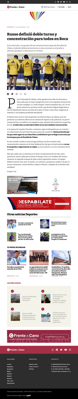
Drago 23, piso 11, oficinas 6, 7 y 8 (61, 371)
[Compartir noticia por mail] (25, 94)
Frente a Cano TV (33, 366)
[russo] (39, 72)
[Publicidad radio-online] (22, 185)
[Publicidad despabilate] (39, 203)
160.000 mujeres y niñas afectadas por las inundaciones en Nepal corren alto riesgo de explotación (60, 317)
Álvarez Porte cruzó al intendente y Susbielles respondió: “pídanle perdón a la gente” (59, 298)
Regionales (10, 366)
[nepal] (45, 317)
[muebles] (15, 316)
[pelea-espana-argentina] (44, 236)
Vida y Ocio (10, 381)
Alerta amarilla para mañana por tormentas (29, 298)
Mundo (9, 371)
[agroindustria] (39, 257)
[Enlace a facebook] (58, 1)
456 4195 (60, 369)
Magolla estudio (22, 395)
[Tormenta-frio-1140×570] (15, 298)
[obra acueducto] (61, 257)
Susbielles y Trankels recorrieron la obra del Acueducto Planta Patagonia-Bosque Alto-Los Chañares (61, 271)
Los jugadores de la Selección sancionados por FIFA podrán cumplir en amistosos (59, 236)
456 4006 (67, 369)
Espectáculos (10, 383)
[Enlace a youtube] (64, 1)
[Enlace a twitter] (61, 1)
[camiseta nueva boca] (44, 223)
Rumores (9, 378)
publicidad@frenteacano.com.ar (61, 364)
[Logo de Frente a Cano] (15, 7)
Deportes (10, 27)
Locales (55, 276)
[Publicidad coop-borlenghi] (39, 18)
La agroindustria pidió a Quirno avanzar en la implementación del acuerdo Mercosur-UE (38, 270)
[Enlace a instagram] (67, 1)
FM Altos (31, 369)
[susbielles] (45, 298)
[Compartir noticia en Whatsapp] (17, 94)
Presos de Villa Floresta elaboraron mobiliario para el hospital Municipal (29, 316)
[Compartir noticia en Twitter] (12, 94)
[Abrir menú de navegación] (8, 2)
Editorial (9, 376)
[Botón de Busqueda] (70, 2)
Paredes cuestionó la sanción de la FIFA (25, 224)
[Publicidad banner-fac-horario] (39, 336)
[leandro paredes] (11, 223)
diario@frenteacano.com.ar (60, 366)
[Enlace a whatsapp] (55, 1)
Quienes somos (33, 364)
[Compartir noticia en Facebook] (8, 94)
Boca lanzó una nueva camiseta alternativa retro (59, 223)
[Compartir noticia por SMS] (21, 94)
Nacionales (33, 276)
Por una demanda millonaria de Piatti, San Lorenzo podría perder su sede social (25, 236)
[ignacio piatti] (11, 236)
